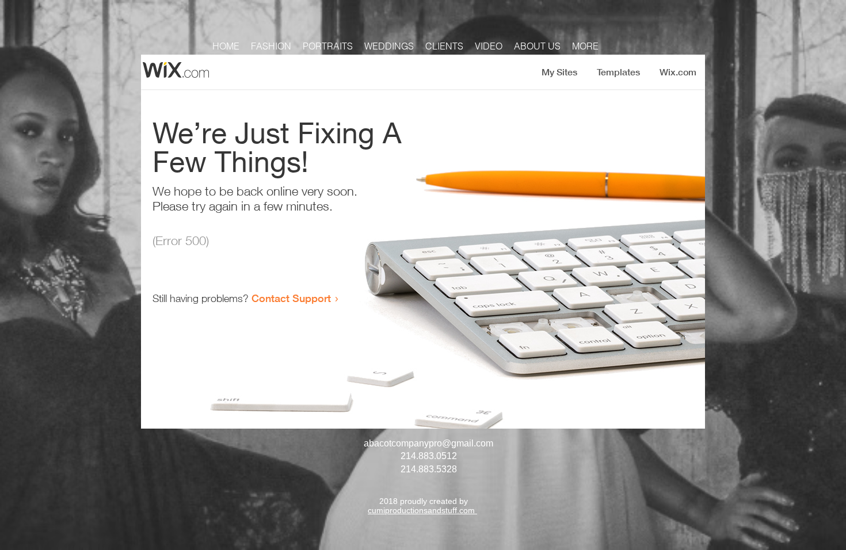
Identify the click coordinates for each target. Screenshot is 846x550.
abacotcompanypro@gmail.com (428, 443)
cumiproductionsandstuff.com (422, 510)
